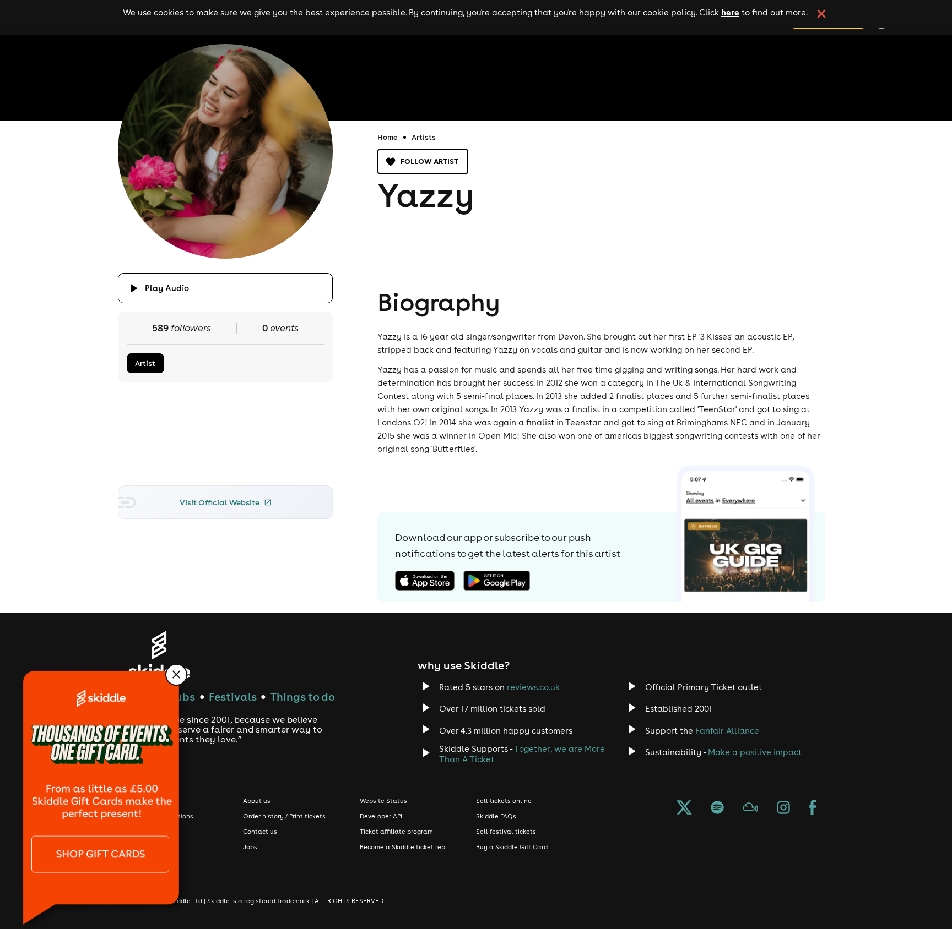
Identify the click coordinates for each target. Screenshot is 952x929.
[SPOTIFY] (717, 808)
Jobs (250, 847)
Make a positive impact (755, 752)
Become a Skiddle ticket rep (402, 847)
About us (257, 801)
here (730, 12)
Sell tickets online (504, 801)
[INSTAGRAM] (783, 808)
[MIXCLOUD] (750, 808)
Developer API (381, 816)
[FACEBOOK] (812, 808)
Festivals (233, 696)
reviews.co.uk (533, 687)
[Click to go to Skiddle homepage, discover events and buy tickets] (159, 654)
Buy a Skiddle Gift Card (512, 847)
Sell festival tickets (506, 831)
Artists (424, 137)
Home (387, 137)
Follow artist (429, 161)
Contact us (260, 831)
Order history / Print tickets (284, 816)
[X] (684, 808)
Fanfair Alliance (727, 730)
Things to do (302, 696)
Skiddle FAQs (496, 816)
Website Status (383, 801)
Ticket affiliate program (396, 831)
